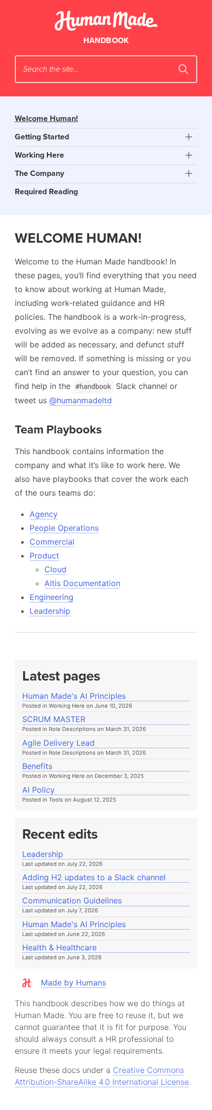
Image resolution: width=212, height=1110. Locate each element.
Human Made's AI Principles (74, 696)
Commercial (52, 542)
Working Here (39, 155)
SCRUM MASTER (53, 719)
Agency (44, 514)
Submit (183, 69)
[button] (188, 137)
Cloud (55, 569)
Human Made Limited (106, 21)
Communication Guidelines (72, 900)
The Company (39, 173)
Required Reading (46, 192)
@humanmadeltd (80, 400)
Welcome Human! (46, 119)
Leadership (50, 611)
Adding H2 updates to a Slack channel (94, 877)
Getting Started (42, 137)
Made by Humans (73, 982)
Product (44, 555)
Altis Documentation (82, 583)
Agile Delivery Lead (58, 743)
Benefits (37, 766)
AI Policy (38, 790)
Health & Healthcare (59, 947)
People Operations (64, 528)
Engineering (51, 597)
